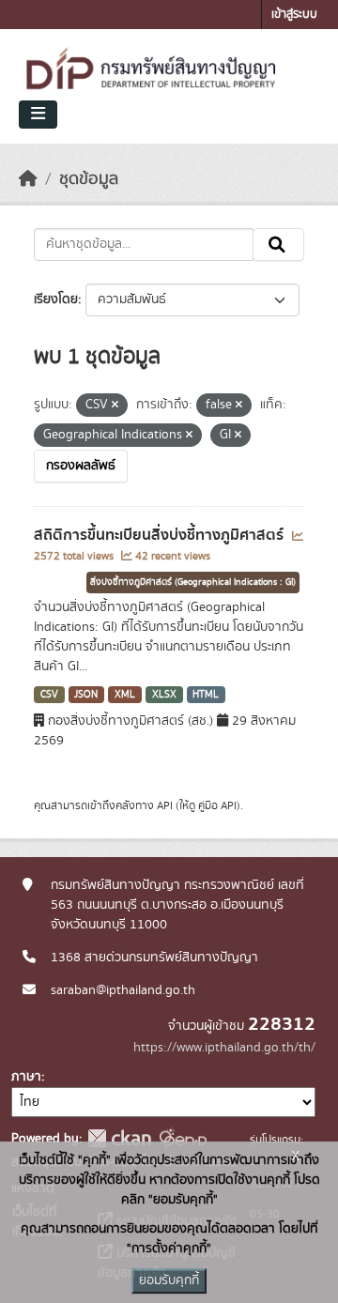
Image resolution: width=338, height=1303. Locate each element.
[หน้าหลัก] (28, 179)
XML (125, 694)
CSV (49, 694)
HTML (205, 694)
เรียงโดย (56, 299)
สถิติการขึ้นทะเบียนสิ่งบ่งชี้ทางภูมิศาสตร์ (160, 535)
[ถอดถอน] (115, 405)
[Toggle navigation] (38, 114)
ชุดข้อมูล (88, 179)
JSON (86, 694)
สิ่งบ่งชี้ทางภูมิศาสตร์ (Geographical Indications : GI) (193, 582)
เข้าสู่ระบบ (294, 14)
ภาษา (26, 1076)
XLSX (164, 694)
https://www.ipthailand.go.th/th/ (224, 1047)
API (165, 805)
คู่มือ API (217, 805)
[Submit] (278, 245)
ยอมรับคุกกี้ (169, 1280)
